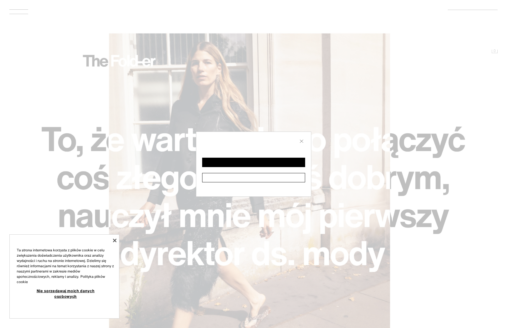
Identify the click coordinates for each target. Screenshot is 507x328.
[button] (253, 162)
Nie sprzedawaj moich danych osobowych (66, 293)
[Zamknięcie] (114, 240)
